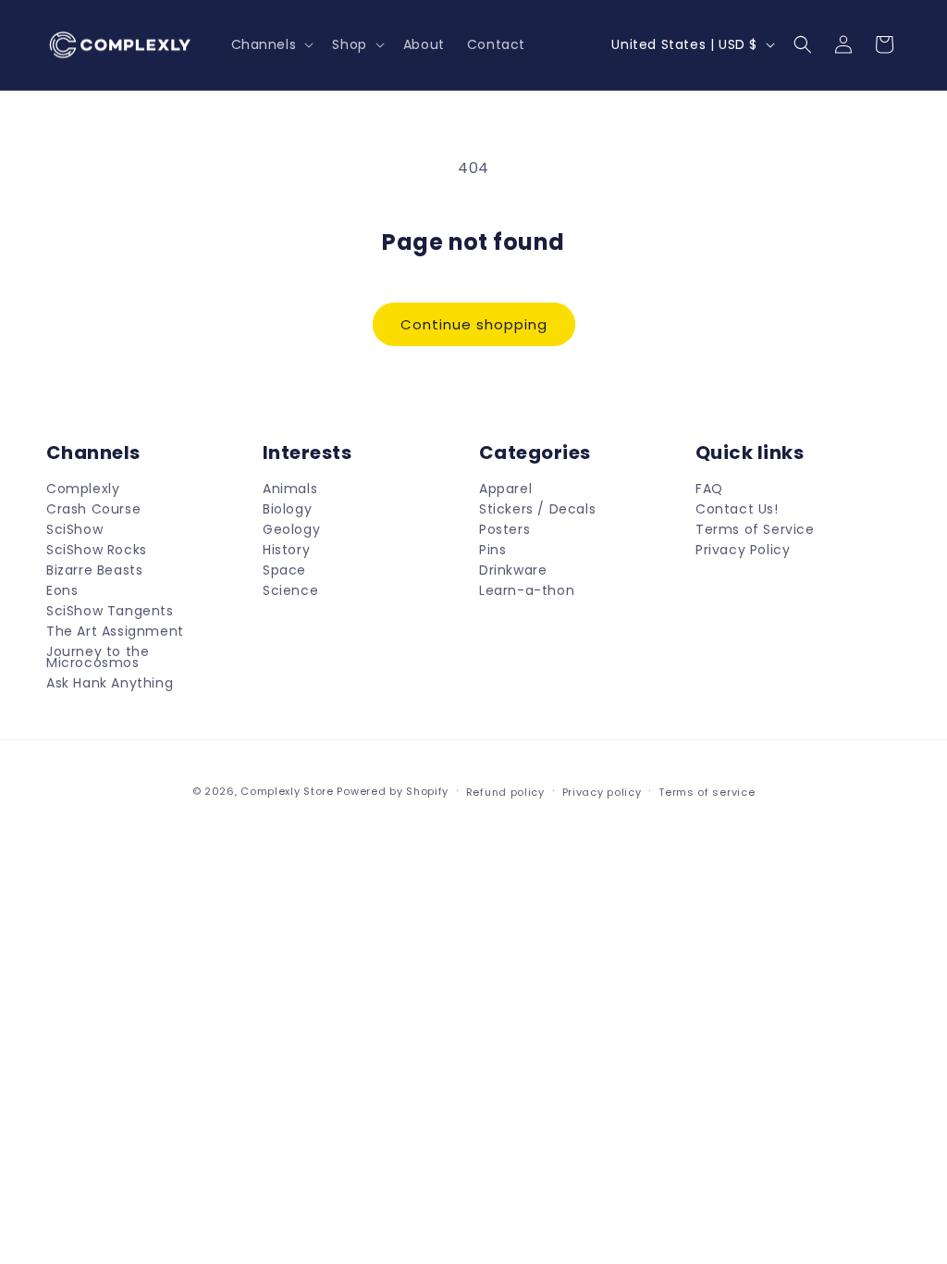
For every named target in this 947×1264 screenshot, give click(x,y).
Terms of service (706, 792)
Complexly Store (287, 791)
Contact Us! (737, 509)
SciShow (74, 529)
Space (284, 570)
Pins (492, 549)
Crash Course (93, 509)
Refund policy (505, 792)
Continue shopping (473, 324)
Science (290, 590)
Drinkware (513, 570)
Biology (287, 509)
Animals (290, 490)
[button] (271, 44)
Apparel (505, 490)
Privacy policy (602, 792)
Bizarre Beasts (94, 570)
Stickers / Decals (537, 509)
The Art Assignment (115, 631)
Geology (291, 529)
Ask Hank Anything (109, 683)
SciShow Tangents (110, 610)
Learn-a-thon (526, 590)
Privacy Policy (742, 549)
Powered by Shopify (393, 791)
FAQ (709, 490)
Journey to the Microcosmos (97, 657)
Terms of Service (755, 529)
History (286, 549)
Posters (504, 529)
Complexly (82, 490)
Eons (62, 590)
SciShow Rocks (96, 549)
